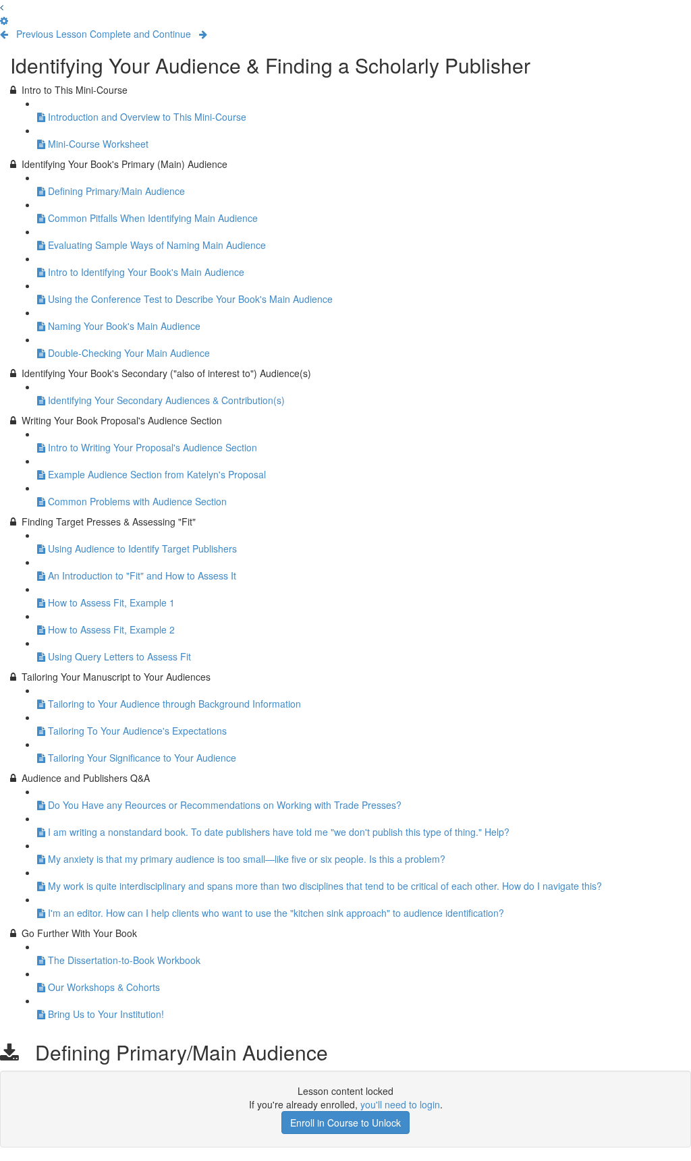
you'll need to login (400, 1104)
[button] (1, 6)
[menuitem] (4, 20)
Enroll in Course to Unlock (345, 1122)
